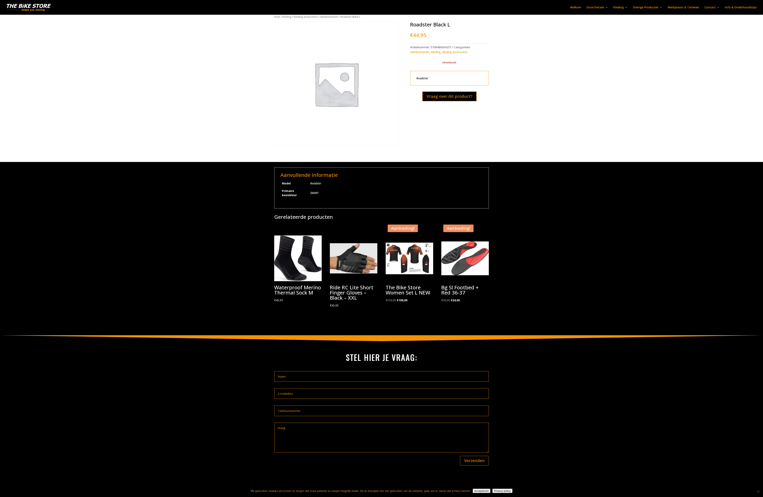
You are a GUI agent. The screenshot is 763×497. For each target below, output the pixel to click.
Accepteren (481, 490)
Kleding (618, 7)
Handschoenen (329, 16)
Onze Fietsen (595, 7)
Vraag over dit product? (449, 96)
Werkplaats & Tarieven (683, 7)
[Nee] (758, 491)
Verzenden (474, 460)
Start (277, 16)
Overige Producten (645, 7)
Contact (710, 7)
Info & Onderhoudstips (741, 7)
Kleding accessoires (306, 16)
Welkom (575, 7)
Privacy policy (502, 490)
